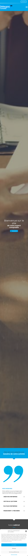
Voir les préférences (14, 552)
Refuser (14, 548)
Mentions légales (14, 554)
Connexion (23, 1)
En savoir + (14, 230)
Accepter (14, 544)
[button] (26, 531)
